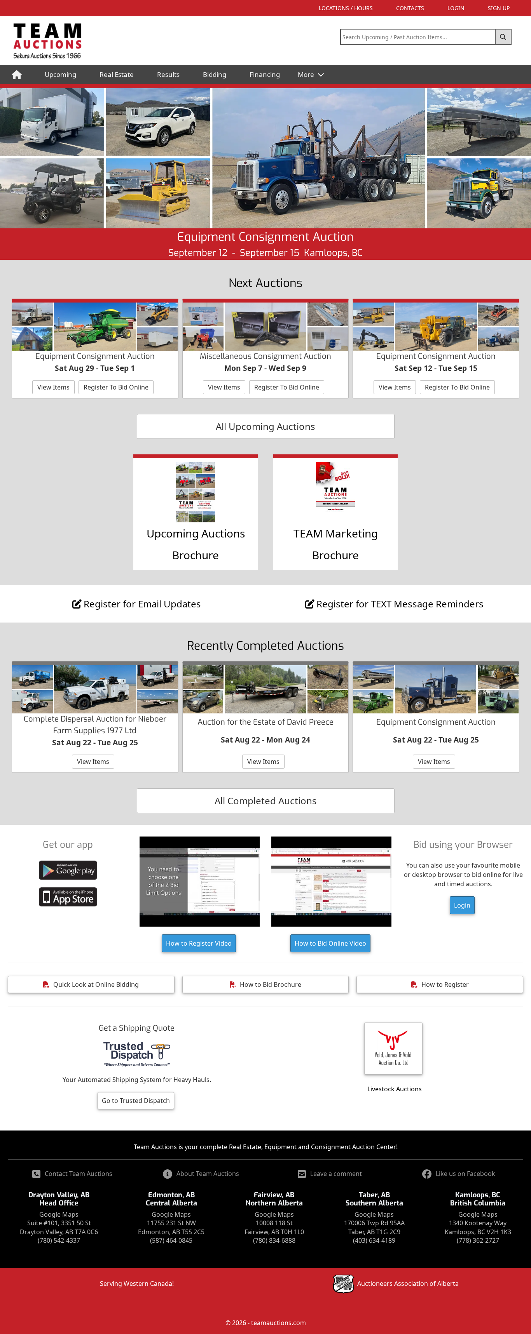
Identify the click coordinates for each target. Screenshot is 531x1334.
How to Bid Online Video (330, 943)
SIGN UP (499, 8)
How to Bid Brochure (270, 984)
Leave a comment (336, 1173)
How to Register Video (199, 943)
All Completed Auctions (266, 800)
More (307, 74)
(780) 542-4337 (59, 1240)
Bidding (214, 74)
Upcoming (60, 74)
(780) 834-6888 (274, 1240)
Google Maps (59, 1214)
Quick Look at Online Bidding (96, 984)
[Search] (503, 37)
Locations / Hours (346, 8)
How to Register (445, 984)
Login (462, 905)
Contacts (410, 8)
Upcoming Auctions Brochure (196, 544)
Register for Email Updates (142, 603)
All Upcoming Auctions (265, 426)
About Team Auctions (207, 1173)
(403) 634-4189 (374, 1240)
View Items (53, 387)
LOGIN (456, 8)
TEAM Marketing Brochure (335, 544)
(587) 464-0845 (171, 1240)
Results (168, 74)
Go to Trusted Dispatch (136, 1100)
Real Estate (117, 74)
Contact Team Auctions (78, 1173)
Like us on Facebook (465, 1173)
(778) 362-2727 (478, 1240)
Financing (265, 74)
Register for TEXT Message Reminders (400, 603)
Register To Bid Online (116, 387)
